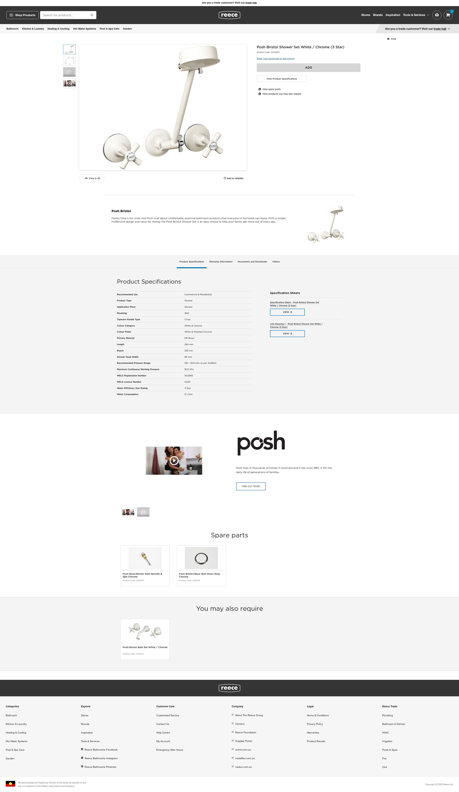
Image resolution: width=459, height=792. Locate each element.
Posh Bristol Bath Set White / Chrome (145, 647)
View (286, 312)
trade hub (251, 3)
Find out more (251, 486)
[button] (242, 107)
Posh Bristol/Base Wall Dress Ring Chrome (199, 575)
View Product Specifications (282, 78)
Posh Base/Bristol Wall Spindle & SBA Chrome (142, 575)
